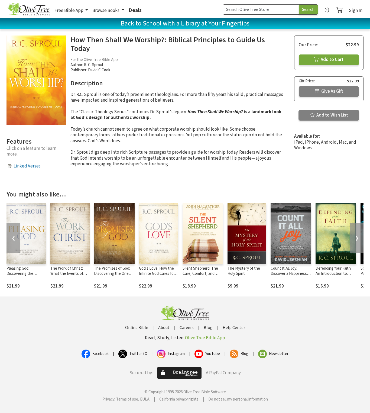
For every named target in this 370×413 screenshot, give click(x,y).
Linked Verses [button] (27, 166)
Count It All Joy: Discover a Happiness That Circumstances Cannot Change (289, 276)
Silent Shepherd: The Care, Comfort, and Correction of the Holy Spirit (201, 276)
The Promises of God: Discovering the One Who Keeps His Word (112, 274)
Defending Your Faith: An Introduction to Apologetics (334, 274)
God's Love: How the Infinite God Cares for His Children (157, 274)
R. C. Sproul (93, 65)
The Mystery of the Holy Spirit (244, 271)
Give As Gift (331, 91)
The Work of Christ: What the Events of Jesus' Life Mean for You (67, 276)
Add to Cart (331, 59)
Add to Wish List (332, 115)
